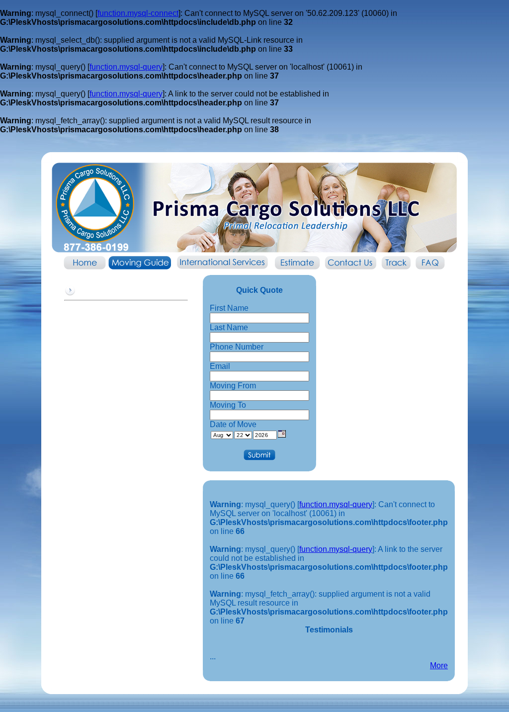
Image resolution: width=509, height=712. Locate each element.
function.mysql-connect (137, 13)
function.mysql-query (126, 67)
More (439, 665)
